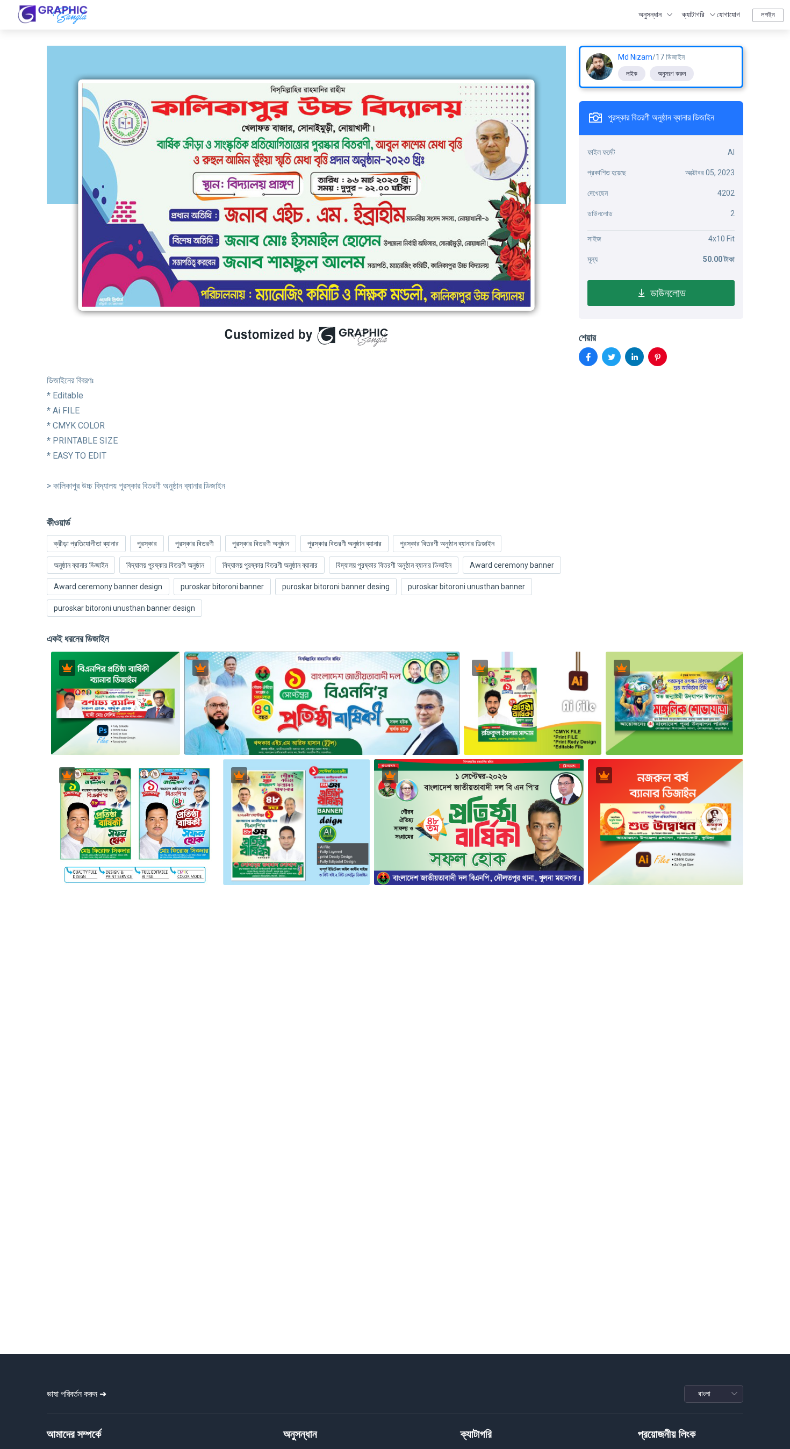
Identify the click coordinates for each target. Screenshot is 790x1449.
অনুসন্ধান (650, 14)
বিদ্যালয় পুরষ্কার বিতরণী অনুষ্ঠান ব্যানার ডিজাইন (393, 565)
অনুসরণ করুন (672, 73)
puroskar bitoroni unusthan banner (466, 586)
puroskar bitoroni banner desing (336, 586)
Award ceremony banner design (108, 586)
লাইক (631, 73)
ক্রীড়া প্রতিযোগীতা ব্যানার (86, 543)
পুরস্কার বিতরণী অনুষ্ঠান (260, 543)
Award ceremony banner (512, 565)
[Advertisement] (395, 1269)
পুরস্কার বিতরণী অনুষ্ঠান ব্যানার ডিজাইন (447, 543)
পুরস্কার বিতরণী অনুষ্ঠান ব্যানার (344, 543)
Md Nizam (635, 57)
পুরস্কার (147, 543)
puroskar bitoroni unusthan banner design (124, 608)
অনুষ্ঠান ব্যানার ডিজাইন (81, 565)
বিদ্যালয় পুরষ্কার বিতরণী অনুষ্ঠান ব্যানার (270, 565)
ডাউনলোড (666, 293)
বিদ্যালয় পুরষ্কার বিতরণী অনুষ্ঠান (165, 565)
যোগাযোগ (728, 14)
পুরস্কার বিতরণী (194, 543)
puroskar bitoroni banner (222, 586)
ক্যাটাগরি (693, 14)
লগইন (768, 15)
